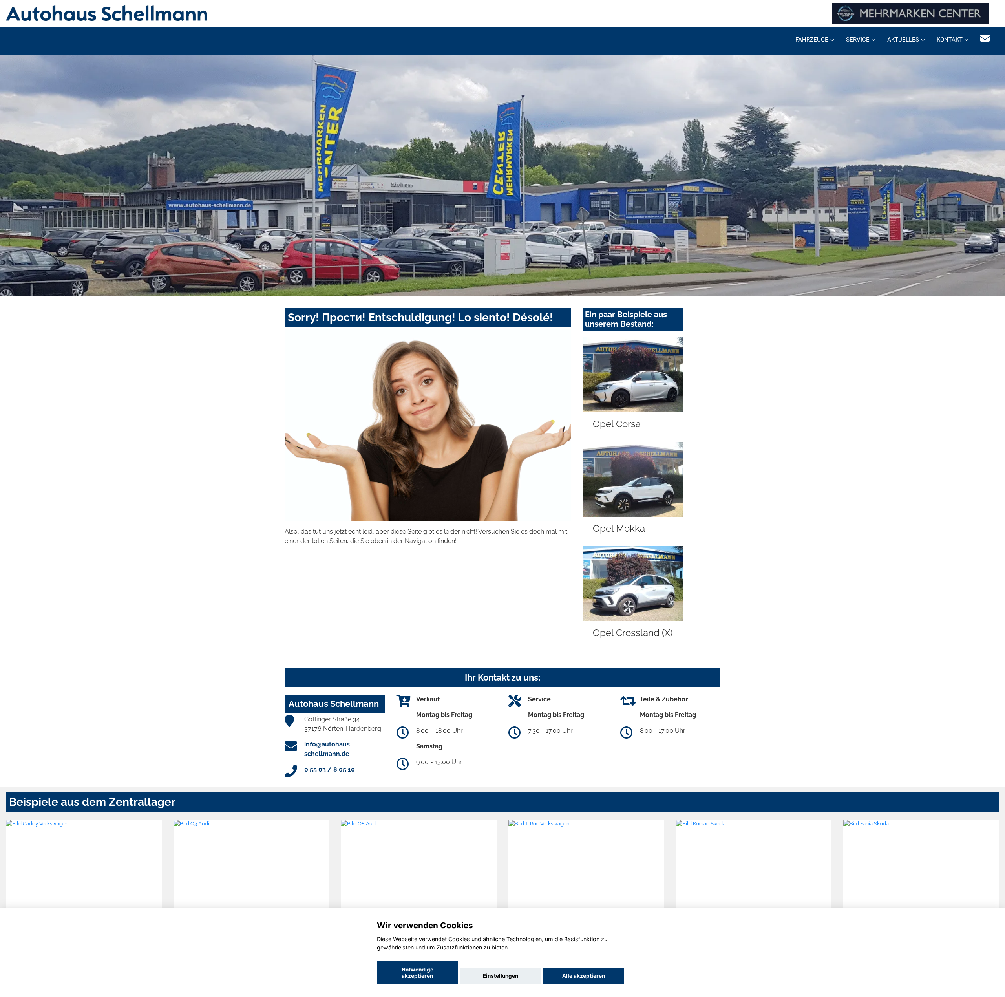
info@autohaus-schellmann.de (328, 749)
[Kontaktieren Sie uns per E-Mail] (985, 38)
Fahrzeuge (811, 39)
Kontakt (950, 39)
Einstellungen (500, 976)
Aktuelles (903, 39)
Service (858, 39)
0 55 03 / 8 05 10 (329, 769)
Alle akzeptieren (583, 976)
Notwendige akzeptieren (417, 972)
